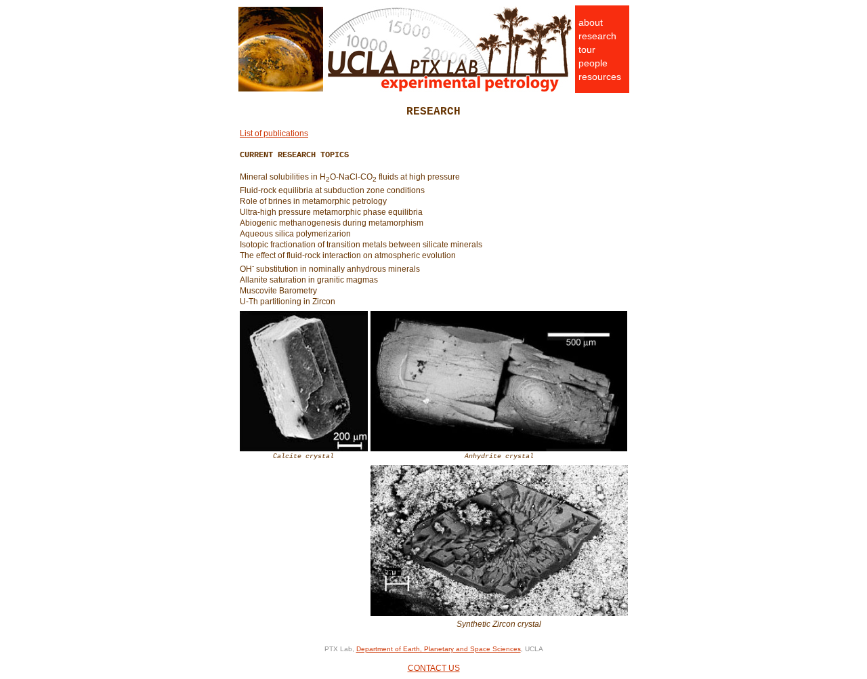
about (590, 22)
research (597, 35)
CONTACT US (434, 668)
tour (586, 49)
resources (599, 76)
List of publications (274, 133)
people (593, 63)
